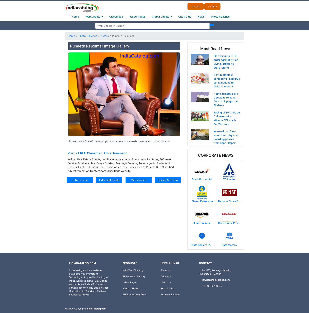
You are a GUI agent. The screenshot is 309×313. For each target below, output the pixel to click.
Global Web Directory (133, 276)
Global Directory (162, 16)
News (201, 16)
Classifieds (116, 16)
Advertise (166, 276)
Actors (105, 35)
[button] (76, 100)
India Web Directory (133, 270)
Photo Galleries (220, 16)
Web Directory (94, 16)
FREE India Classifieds (134, 294)
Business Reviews (170, 294)
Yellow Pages (137, 16)
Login (195, 6)
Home (75, 16)
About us (166, 270)
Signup (212, 6)
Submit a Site (168, 288)
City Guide (184, 16)
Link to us (166, 282)
